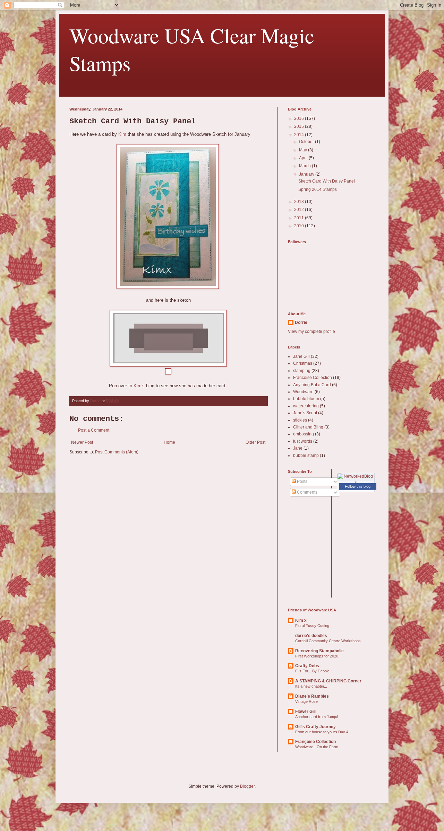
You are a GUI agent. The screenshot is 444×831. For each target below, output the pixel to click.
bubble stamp (306, 455)
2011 (299, 217)
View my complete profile (311, 331)
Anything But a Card (312, 384)
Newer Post (82, 442)
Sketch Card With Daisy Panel (326, 181)
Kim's (139, 385)
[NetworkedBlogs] (356, 482)
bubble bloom (306, 398)
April (304, 158)
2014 (299, 134)
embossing (303, 434)
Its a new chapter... (311, 686)
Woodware (303, 391)
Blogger (247, 786)
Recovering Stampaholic (319, 650)
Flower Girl (305, 711)
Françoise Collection (315, 741)
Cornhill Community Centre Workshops (328, 641)
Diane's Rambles (312, 696)
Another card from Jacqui (316, 717)
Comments (306, 492)
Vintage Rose (306, 701)
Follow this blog (357, 486)
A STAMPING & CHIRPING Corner (328, 681)
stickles (300, 420)
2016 (299, 118)
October (307, 141)
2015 (299, 126)
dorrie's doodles (311, 635)
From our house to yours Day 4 (321, 732)
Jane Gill (301, 356)
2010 (299, 225)
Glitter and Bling (308, 427)
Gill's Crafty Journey (315, 726)
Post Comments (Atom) (116, 452)
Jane (297, 448)
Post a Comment (93, 430)
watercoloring (306, 406)
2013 (299, 201)
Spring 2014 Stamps (317, 189)
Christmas (302, 363)
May (303, 150)
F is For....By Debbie (312, 671)
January (307, 174)
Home (169, 442)
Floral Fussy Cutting (312, 626)
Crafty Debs (307, 665)
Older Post (255, 442)
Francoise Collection (312, 377)
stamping (301, 370)
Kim (122, 134)
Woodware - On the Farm (316, 747)
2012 (299, 209)
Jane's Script (305, 412)
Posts (301, 481)
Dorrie (301, 322)
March (305, 165)
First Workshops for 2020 (316, 656)
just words (302, 441)
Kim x (301, 620)
